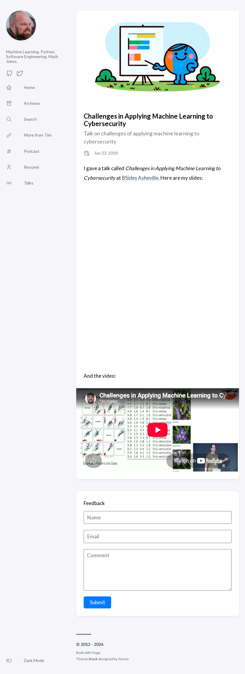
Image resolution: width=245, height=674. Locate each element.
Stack (93, 659)
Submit (97, 602)
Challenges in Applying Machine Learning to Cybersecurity (148, 120)
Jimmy (123, 659)
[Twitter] (19, 75)
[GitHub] (9, 75)
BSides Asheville (140, 178)
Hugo (96, 652)
